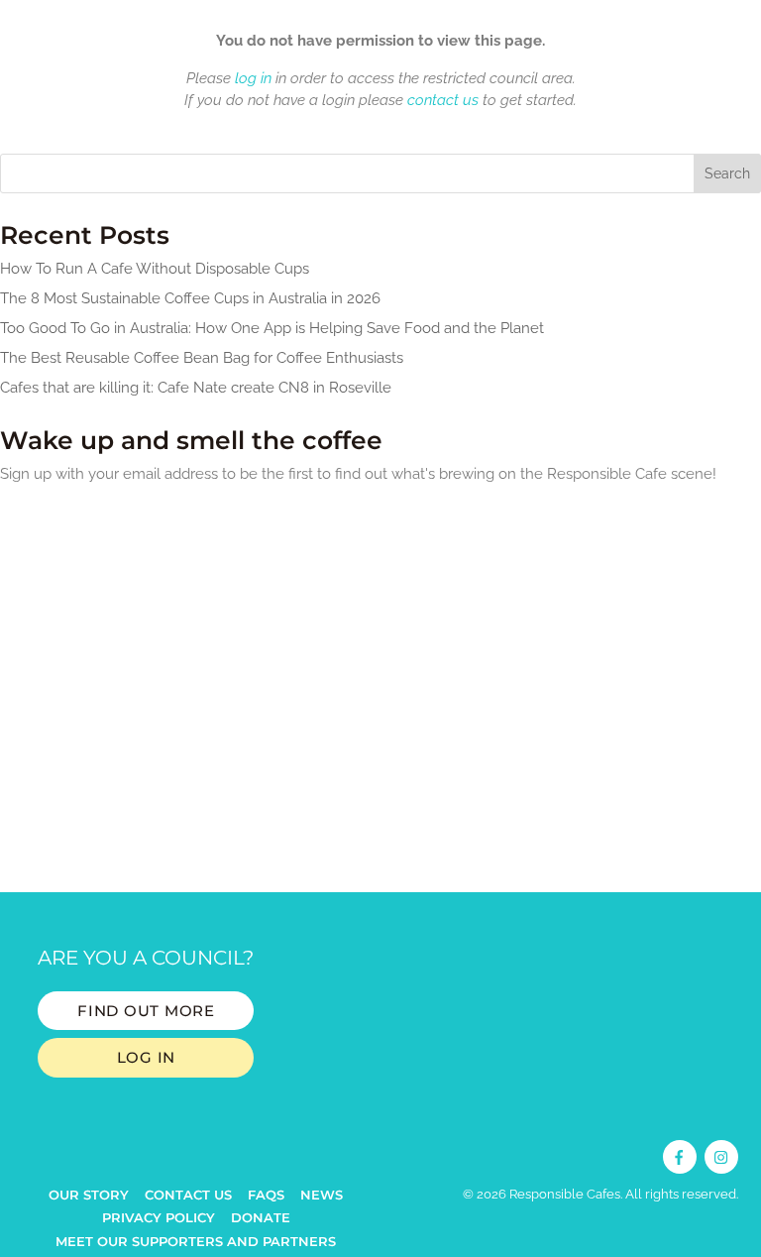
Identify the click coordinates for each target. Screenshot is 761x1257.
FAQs (266, 1194)
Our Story (89, 1194)
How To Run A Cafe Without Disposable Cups (154, 269)
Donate (260, 1217)
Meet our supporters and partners (195, 1241)
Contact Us (188, 1194)
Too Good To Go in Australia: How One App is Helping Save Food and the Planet (272, 328)
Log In (146, 1057)
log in (253, 78)
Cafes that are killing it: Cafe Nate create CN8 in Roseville (195, 388)
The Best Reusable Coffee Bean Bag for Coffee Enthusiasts (201, 358)
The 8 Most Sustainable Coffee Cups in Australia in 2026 (190, 298)
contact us (443, 100)
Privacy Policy (158, 1217)
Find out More (146, 1010)
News (321, 1194)
